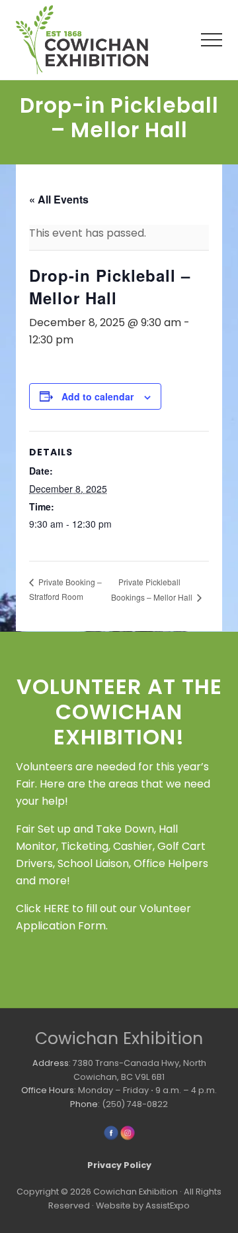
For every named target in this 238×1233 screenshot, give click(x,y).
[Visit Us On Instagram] (127, 1138)
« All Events (59, 199)
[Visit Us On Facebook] (110, 1138)
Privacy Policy (119, 1165)
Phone (84, 1104)
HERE (56, 908)
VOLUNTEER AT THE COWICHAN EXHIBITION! (119, 712)
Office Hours (47, 1090)
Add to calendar (97, 396)
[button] (211, 39)
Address (50, 1063)
